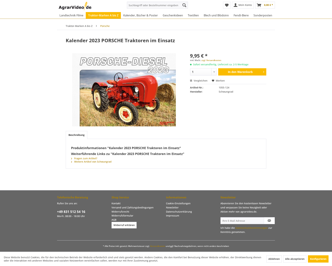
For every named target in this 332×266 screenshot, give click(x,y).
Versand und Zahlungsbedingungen (133, 207)
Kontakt (116, 203)
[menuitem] (157, 5)
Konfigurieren (318, 258)
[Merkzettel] (226, 5)
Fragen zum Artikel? (85, 158)
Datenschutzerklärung (179, 211)
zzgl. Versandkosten (211, 60)
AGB (114, 219)
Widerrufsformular (122, 215)
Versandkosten (157, 246)
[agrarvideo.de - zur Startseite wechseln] (75, 6)
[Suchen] (184, 5)
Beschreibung (76, 135)
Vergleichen (200, 80)
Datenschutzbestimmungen (252, 227)
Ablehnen (274, 258)
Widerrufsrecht (120, 211)
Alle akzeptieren (295, 258)
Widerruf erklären (124, 225)
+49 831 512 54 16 (71, 211)
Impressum (172, 215)
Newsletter (172, 207)
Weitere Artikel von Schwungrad (92, 161)
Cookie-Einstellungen (178, 203)
